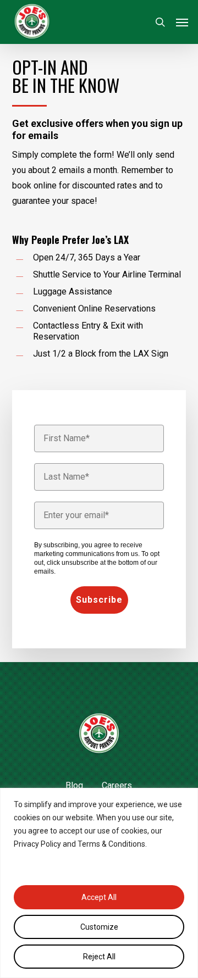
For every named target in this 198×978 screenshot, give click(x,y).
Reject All (99, 956)
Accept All (99, 897)
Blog (74, 785)
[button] (182, 21)
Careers (117, 785)
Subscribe (99, 599)
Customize (99, 927)
